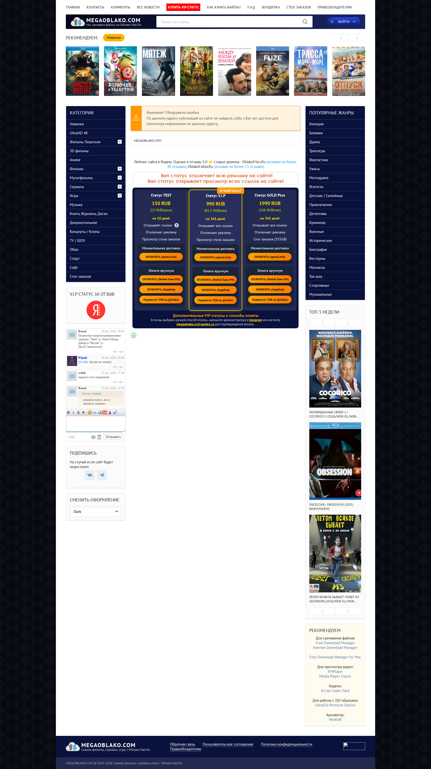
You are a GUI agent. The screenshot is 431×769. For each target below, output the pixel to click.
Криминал (317, 222)
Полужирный (68, 412)
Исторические (320, 240)
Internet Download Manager (335, 647)
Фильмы (77, 168)
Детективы (318, 213)
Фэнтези (316, 186)
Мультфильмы (81, 177)
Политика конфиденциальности (286, 744)
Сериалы (77, 186)
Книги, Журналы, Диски (89, 213)
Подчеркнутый (78, 412)
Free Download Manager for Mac (335, 657)
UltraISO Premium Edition (335, 705)
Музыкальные (320, 294)
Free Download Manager (335, 642)
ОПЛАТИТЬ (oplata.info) (161, 257)
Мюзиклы (317, 267)
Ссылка (94, 412)
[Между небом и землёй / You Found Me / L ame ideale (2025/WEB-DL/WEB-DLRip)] (234, 71)
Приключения (320, 204)
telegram (255, 320)
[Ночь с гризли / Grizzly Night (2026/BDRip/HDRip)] (82, 71)
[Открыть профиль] (72, 335)
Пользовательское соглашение (228, 744)
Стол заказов (299, 7)
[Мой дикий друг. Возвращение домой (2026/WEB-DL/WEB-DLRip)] (196, 71)
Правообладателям (335, 7)
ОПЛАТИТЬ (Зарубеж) (161, 289)
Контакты (95, 7)
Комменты (120, 7)
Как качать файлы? (224, 7)
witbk (82, 373)
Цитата (114, 412)
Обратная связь (182, 744)
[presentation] (340, 38)
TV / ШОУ (77, 240)
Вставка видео (104, 412)
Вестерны (317, 258)
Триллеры (317, 150)
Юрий (82, 357)
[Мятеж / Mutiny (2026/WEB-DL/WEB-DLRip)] (158, 71)
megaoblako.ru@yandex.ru (195, 324)
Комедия (316, 124)
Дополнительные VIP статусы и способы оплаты (215, 315)
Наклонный (73, 412)
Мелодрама (318, 177)
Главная (73, 7)
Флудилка (271, 7)
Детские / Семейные (326, 195)
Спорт (75, 258)
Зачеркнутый (83, 412)
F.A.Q (251, 7)
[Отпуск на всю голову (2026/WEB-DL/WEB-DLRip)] (348, 71)
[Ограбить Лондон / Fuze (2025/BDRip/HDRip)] (272, 71)
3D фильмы (79, 150)
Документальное (83, 222)
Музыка (76, 204)
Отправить (113, 437)
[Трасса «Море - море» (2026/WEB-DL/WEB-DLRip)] (310, 71)
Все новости (148, 7)
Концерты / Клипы (85, 231)
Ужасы (314, 168)
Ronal (82, 331)
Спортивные (319, 285)
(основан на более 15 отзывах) (239, 166)
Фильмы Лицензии (85, 142)
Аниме (75, 159)
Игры (74, 195)
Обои (74, 249)
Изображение (99, 412)
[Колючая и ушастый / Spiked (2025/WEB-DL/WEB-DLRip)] (120, 71)
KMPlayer (335, 671)
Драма (314, 142)
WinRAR (335, 719)
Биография (318, 249)
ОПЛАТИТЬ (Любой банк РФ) (161, 279)
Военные (316, 231)
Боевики (316, 133)
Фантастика (318, 159)
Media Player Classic (335, 676)
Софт (74, 267)
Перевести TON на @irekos (161, 299)
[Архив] (99, 437)
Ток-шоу (315, 276)
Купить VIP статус (183, 7)
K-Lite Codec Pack (335, 690)
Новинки (77, 124)
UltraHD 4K (79, 133)
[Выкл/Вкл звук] (94, 437)
